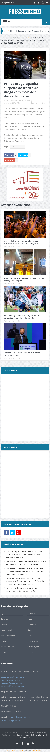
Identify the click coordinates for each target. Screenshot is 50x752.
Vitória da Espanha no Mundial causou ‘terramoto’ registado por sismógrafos (21, 242)
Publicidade (25, 737)
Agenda (4, 613)
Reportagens (32, 641)
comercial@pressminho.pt (13, 686)
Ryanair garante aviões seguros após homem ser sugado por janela (24, 279)
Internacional (6, 630)
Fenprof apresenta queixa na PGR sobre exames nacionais (22, 353)
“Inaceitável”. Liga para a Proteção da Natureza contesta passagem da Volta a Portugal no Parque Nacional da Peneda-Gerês (25, 571)
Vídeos (30, 652)
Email (44, 103)
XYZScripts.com (38, 750)
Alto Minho (31, 613)
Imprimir (34, 103)
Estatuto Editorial (39, 735)
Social (3, 652)
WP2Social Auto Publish (15, 750)
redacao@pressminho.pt (12, 683)
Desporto (5, 624)
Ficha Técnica (23, 735)
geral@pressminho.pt (10, 680)
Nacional (30, 630)
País (29, 635)
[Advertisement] (25, 407)
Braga (29, 619)
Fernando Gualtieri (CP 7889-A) (20, 101)
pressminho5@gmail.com (12, 677)
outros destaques (17, 147)
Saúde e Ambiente (8, 646)
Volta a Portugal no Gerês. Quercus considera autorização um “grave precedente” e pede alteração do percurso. (24, 554)
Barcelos (4, 619)
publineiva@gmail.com (11, 720)
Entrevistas (31, 624)
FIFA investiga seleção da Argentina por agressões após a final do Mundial (22, 316)
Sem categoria (33, 646)
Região (3, 641)
